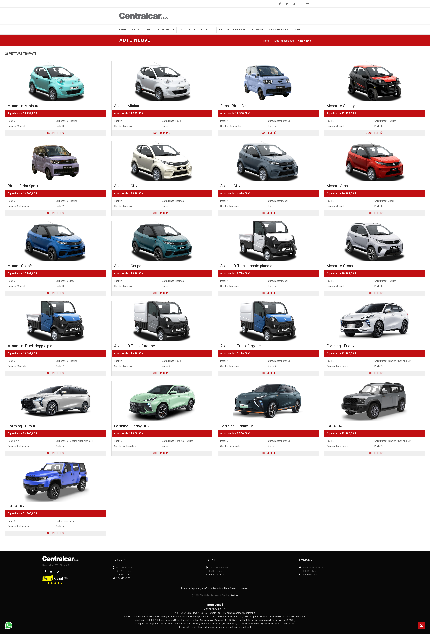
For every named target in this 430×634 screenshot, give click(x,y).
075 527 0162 (123, 574)
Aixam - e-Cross (340, 266)
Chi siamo (257, 29)
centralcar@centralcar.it (238, 627)
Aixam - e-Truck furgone (240, 346)
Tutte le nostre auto (284, 40)
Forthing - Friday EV (236, 426)
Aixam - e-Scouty (341, 106)
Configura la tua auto (136, 29)
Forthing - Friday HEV (132, 426)
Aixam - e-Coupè (127, 266)
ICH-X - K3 (335, 426)
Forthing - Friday (340, 346)
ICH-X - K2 (16, 506)
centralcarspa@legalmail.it (241, 613)
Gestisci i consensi (239, 588)
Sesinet (234, 595)
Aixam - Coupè (20, 266)
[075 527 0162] (300, 3)
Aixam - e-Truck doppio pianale (33, 346)
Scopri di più (55, 133)
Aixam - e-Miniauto (23, 106)
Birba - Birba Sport (23, 186)
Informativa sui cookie (215, 588)
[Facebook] (279, 3)
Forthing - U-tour (21, 426)
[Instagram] (293, 3)
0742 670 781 (310, 574)
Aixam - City (230, 186)
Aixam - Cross (338, 186)
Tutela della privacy (191, 588)
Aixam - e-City (125, 186)
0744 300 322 (216, 574)
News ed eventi (279, 29)
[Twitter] (286, 3)
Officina (239, 29)
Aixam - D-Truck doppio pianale (246, 266)
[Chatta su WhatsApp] (8, 625)
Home (266, 40)
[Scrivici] (307, 3)
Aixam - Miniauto (128, 106)
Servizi (224, 29)
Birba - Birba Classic (236, 106)
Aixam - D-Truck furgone (134, 346)
